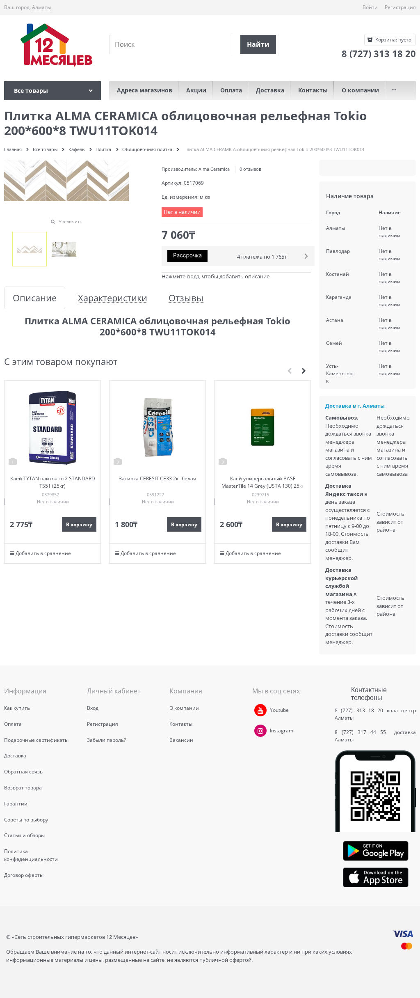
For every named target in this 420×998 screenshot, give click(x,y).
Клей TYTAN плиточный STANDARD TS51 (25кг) (52, 482)
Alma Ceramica (214, 169)
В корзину (79, 524)
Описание (35, 298)
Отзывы (186, 298)
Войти (370, 7)
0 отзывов (250, 169)
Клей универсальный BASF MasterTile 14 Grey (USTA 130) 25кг (262, 482)
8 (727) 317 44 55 (362, 732)
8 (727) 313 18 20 (359, 710)
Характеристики (112, 298)
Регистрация (400, 7)
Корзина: (392, 39)
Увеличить (70, 221)
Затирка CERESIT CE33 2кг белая (157, 478)
